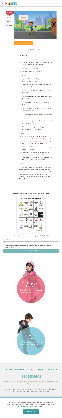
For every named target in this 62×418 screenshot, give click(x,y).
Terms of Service (35, 406)
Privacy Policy (22, 406)
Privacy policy (30, 369)
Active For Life (10, 4)
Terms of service (52, 369)
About (7, 369)
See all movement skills (24, 43)
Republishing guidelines (17, 369)
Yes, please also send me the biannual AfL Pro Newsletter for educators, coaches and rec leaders (28, 246)
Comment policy (40, 369)
